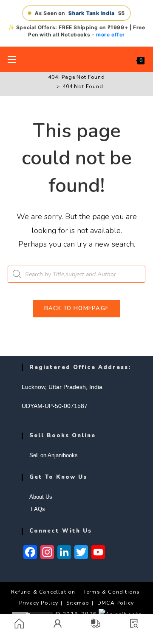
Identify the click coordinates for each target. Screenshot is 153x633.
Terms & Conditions (111, 592)
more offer (110, 34)
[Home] (52, 86)
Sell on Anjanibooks (53, 455)
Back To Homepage (76, 308)
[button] (134, 623)
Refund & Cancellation (43, 592)
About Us (40, 497)
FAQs (37, 509)
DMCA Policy (115, 603)
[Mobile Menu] (12, 59)
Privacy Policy (39, 603)
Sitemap (77, 603)
